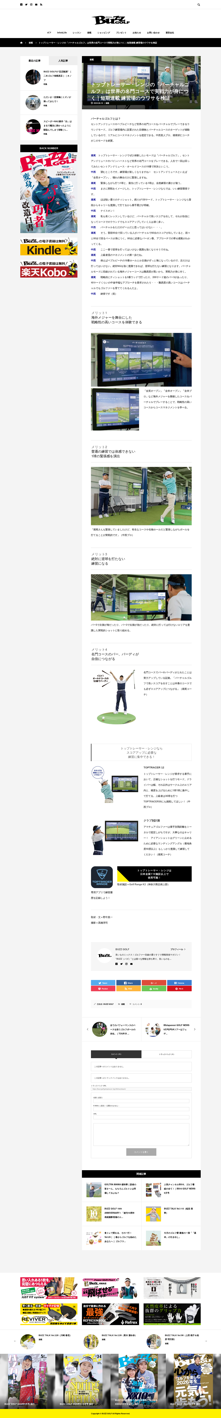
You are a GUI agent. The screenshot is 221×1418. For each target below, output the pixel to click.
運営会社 (170, 32)
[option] (47, 1342)
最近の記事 (35, 60)
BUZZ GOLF (108, 1004)
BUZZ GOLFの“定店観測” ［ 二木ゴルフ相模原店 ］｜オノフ (58, 75)
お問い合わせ (153, 32)
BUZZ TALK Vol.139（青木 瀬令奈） (56, 1335)
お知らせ (137, 32)
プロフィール (176, 949)
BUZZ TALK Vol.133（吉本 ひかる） (182, 1335)
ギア (49, 32)
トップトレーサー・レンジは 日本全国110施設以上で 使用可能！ (154, 874)
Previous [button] (15, 1340)
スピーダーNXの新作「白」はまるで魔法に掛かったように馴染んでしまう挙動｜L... (58, 125)
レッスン (77, 32)
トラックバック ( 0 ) (166, 1054)
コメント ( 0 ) (116, 1054)
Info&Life (62, 32)
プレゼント (121, 32)
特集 (45, 84)
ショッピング (103, 32)
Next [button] (205, 1340)
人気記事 (63, 60)
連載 (89, 32)
